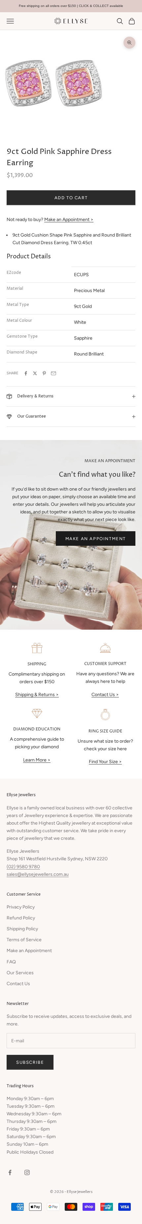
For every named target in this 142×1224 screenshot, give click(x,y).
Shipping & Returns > (37, 694)
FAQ (11, 962)
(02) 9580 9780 (23, 867)
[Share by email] (53, 373)
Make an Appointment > (68, 219)
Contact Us (18, 983)
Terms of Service (24, 940)
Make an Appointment (95, 538)
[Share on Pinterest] (44, 373)
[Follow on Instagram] (27, 1172)
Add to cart (71, 197)
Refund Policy (21, 918)
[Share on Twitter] (35, 373)
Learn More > (37, 760)
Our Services (20, 973)
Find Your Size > (105, 761)
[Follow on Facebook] (10, 1172)
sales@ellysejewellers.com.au (38, 874)
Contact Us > (105, 694)
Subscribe (30, 1062)
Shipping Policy (22, 929)
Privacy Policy (21, 907)
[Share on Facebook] (25, 373)
